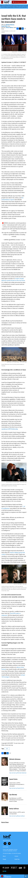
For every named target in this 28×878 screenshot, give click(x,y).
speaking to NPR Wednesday (9, 429)
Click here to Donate (19, 2)
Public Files (17, 859)
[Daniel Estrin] (4, 781)
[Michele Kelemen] (4, 761)
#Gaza (15, 230)
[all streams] (26, 876)
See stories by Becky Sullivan (17, 816)
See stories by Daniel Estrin (16, 788)
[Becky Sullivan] (4, 810)
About (4, 856)
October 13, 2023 (20, 239)
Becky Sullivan (9, 27)
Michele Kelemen (10, 24)
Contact (16, 856)
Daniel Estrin (4, 26)
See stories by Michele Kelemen (17, 773)
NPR (7, 748)
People (4, 859)
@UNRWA (12, 234)
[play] (2, 876)
